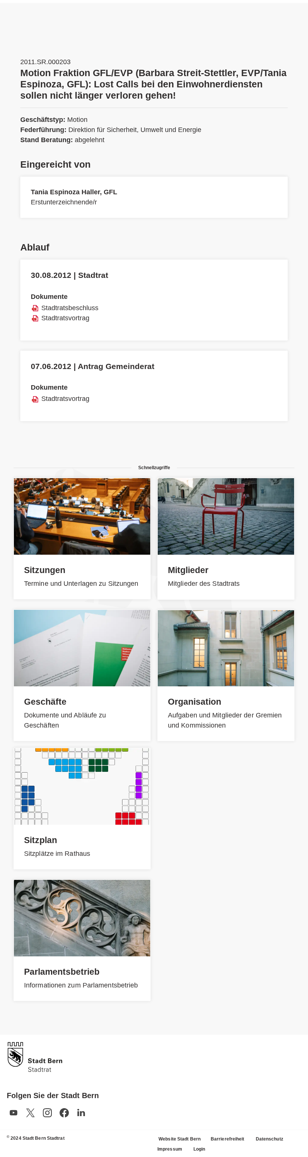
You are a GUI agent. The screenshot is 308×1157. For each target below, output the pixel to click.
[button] (13, 1112)
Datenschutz (269, 1139)
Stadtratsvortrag (65, 318)
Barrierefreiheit (228, 1139)
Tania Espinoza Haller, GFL (74, 192)
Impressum (169, 1149)
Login (199, 1149)
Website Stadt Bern (180, 1139)
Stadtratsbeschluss (69, 308)
